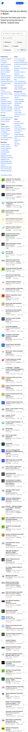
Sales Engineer (5, 68)
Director (16, 97)
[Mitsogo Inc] (3, 437)
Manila (13, 180)
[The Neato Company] (3, 536)
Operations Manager (6, 107)
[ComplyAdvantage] (3, 664)
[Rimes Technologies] (3, 612)
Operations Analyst (6, 101)
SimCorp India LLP (10, 236)
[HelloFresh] (3, 180)
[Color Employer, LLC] (3, 641)
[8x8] (3, 635)
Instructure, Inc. (9, 195)
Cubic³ (7, 228)
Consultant (17, 125)
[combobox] (15, 38)
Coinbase (8, 346)
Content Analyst (5, 144)
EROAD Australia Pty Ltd (12, 554)
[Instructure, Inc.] (3, 196)
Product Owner (5, 121)
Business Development (20, 62)
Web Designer (4, 139)
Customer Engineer (6, 59)
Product (3, 115)
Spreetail (8, 648)
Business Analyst (19, 123)
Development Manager (20, 95)
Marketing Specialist (6, 167)
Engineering (4, 56)
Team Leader (18, 112)
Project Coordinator (6, 110)
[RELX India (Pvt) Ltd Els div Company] (3, 312)
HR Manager (17, 103)
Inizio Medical (9, 577)
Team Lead (17, 110)
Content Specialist (6, 148)
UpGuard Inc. (9, 475)
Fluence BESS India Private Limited (14, 628)
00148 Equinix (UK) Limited (12, 290)
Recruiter (3, 112)
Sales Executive (18, 85)
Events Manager (18, 99)
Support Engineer (5, 79)
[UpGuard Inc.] (3, 475)
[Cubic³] (3, 228)
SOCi (7, 656)
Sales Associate (18, 75)
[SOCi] (3, 656)
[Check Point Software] (3, 361)
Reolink (7, 430)
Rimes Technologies (11, 612)
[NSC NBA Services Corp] (3, 722)
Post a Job (20, 3)
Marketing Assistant (6, 155)
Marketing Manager (6, 161)
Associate (17, 121)
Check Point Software (11, 360)
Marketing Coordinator (7, 157)
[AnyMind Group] (3, 353)
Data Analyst (18, 127)
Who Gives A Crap (10, 618)
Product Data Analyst (7, 117)
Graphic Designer (5, 128)
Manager (16, 105)
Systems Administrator (7, 81)
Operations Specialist (7, 109)
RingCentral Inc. (10, 212)
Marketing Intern (5, 159)
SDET (16, 142)
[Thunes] (3, 445)
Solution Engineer (6, 77)
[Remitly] (3, 188)
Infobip (7, 298)
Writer (16, 145)
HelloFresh (8, 180)
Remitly (7, 188)
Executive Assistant (19, 129)
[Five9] (3, 453)
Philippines (19, 180)
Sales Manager (18, 87)
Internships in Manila (6, 175)
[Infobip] (3, 297)
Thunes (7, 445)
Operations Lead (5, 105)
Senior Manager (18, 107)
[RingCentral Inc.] (3, 213)
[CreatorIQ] (3, 204)
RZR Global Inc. (9, 410)
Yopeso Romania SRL (11, 603)
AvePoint (8, 283)
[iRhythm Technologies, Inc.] (3, 468)
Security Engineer (5, 70)
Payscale (8, 681)
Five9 (7, 454)
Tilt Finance (9, 731)
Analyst (3, 90)
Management (18, 91)
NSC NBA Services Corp (12, 722)
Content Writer (5, 150)
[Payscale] (3, 680)
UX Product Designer (7, 137)
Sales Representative (20, 89)
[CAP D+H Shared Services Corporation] (3, 705)
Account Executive (19, 59)
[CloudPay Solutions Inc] (3, 492)
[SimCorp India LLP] (3, 237)
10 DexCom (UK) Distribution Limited (13, 328)
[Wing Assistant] (3, 276)
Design (3, 124)
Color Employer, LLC (11, 641)
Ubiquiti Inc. (8, 570)
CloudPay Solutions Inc (12, 493)
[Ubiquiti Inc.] (3, 569)
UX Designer (4, 135)
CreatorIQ (8, 205)
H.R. (2, 95)
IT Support (4, 62)
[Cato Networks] (3, 254)
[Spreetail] (3, 648)
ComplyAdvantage (10, 665)
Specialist (17, 144)
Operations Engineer (6, 103)
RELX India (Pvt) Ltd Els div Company (12, 312)
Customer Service (6, 92)
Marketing (4, 142)
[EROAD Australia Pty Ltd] (3, 553)
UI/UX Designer (5, 134)
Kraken (7, 696)
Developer (4, 60)
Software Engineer (6, 75)
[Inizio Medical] (3, 577)
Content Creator (5, 146)
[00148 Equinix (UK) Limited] (3, 290)
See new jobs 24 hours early (14, 219)
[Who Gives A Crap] (3, 619)
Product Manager (5, 119)
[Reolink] (3, 430)
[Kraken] (3, 695)
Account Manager (19, 60)
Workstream (9, 501)
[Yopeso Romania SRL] (3, 604)
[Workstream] (3, 500)
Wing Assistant (9, 276)
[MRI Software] (3, 338)
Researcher (17, 140)
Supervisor (17, 109)
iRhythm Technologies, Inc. (12, 468)
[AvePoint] (3, 283)
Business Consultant (20, 94)
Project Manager (19, 134)
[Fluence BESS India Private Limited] (3, 628)
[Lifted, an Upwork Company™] (3, 262)
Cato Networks (9, 253)
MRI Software (9, 339)
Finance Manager (19, 101)
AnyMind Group (10, 354)
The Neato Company (11, 535)
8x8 (7, 635)
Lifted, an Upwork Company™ (13, 261)
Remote (19, 197)
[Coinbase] (3, 346)
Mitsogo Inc (9, 438)
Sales (16, 56)
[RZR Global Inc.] (3, 410)
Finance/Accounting (6, 94)
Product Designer (5, 130)
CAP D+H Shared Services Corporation (12, 705)
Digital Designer (5, 126)
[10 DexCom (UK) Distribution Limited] (3, 329)
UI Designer (4, 132)
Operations (4, 88)
